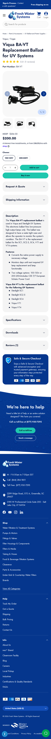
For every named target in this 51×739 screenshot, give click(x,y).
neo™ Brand (8, 650)
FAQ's (5, 686)
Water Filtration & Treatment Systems (19, 527)
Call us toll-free (25, 430)
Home (5, 33)
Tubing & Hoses (10, 554)
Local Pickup (8, 671)
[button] (38, 15)
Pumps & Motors (10, 533)
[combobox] (25, 24)
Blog (5, 660)
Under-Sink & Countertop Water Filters (19, 575)
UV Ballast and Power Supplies (35, 33)
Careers (6, 665)
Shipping (6, 614)
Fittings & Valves (10, 538)
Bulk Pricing (8, 619)
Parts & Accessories (15, 33)
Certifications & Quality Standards (17, 681)
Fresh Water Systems (16, 716)
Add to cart (34, 167)
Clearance (7, 564)
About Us (7, 645)
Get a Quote (8, 608)
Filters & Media (9, 548)
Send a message (26, 438)
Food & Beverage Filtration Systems (18, 559)
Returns (6, 624)
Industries (7, 676)
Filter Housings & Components (16, 543)
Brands (6, 580)
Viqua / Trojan (9, 38)
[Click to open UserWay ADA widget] (5, 734)
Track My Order (10, 603)
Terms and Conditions (11, 733)
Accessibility (38, 733)
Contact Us (7, 629)
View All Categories (11, 588)
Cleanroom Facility (11, 655)
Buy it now (25, 175)
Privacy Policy (26, 733)
